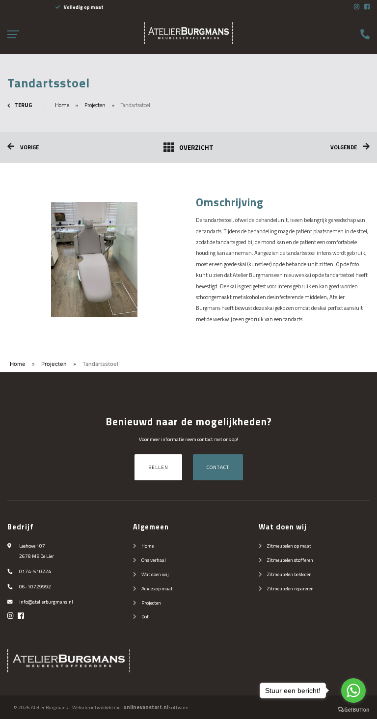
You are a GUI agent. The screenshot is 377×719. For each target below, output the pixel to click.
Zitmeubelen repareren (290, 588)
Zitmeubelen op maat (289, 546)
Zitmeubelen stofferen (290, 560)
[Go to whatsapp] (353, 690)
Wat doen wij (155, 574)
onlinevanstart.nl (145, 707)
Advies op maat (157, 588)
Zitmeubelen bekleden (289, 574)
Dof (145, 616)
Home (62, 105)
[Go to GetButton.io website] (353, 709)
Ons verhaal (153, 560)
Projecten (95, 105)
